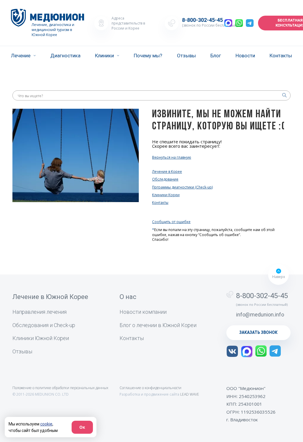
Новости (245, 55)
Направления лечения (39, 312)
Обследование (165, 179)
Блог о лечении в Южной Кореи (158, 325)
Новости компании (143, 312)
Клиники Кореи (166, 194)
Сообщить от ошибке (171, 221)
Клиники (104, 55)
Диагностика (65, 55)
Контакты (281, 55)
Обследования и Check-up (43, 325)
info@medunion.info (260, 314)
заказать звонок (258, 333)
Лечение (20, 55)
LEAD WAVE (189, 394)
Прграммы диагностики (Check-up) (182, 187)
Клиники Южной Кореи (40, 338)
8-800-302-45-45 (202, 20)
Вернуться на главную (171, 157)
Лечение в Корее (167, 171)
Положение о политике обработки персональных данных (60, 387)
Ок (82, 427)
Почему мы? (148, 55)
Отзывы (186, 55)
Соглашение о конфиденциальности (150, 387)
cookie (46, 424)
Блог (215, 55)
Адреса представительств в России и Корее (128, 23)
